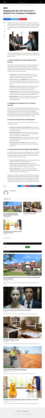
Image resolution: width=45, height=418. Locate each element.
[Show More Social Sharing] (28, 19)
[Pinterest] (4, 34)
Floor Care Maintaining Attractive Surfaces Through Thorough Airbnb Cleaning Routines (11, 215)
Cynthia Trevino (6, 401)
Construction (6, 367)
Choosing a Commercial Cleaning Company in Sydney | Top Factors (12, 232)
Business (5, 337)
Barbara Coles (6, 311)
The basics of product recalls (29, 213)
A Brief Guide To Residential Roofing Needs (15, 369)
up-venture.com (28, 414)
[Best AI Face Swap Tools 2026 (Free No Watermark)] (22, 297)
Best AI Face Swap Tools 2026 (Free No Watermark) (17, 310)
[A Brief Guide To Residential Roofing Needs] (22, 357)
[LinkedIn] (4, 31)
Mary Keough (13, 190)
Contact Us (19, 411)
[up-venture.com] (22, 2)
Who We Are (25, 411)
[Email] (4, 37)
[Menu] (4, 2)
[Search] (40, 2)
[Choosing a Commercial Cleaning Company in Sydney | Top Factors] (12, 225)
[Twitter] (4, 28)
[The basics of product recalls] (32, 207)
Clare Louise (6, 280)
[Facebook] (4, 26)
